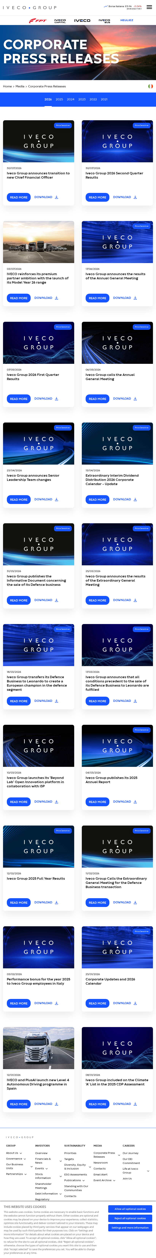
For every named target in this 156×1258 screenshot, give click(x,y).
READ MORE (18, 197)
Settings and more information (130, 1227)
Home (7, 86)
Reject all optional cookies (130, 1218)
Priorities (70, 1153)
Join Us (127, 1179)
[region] (78, 1229)
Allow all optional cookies (130, 1209)
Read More (18, 1003)
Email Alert (100, 1174)
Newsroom (101, 1163)
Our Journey (130, 1153)
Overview (41, 1153)
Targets (69, 1159)
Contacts (70, 1196)
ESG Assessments (75, 1174)
